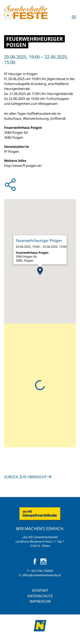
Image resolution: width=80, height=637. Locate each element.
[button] (74, 17)
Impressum (40, 601)
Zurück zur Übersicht (25, 476)
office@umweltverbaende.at (41, 575)
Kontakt (40, 590)
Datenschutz (40, 595)
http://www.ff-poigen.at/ (23, 165)
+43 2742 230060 (41, 571)
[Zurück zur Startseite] (26, 12)
